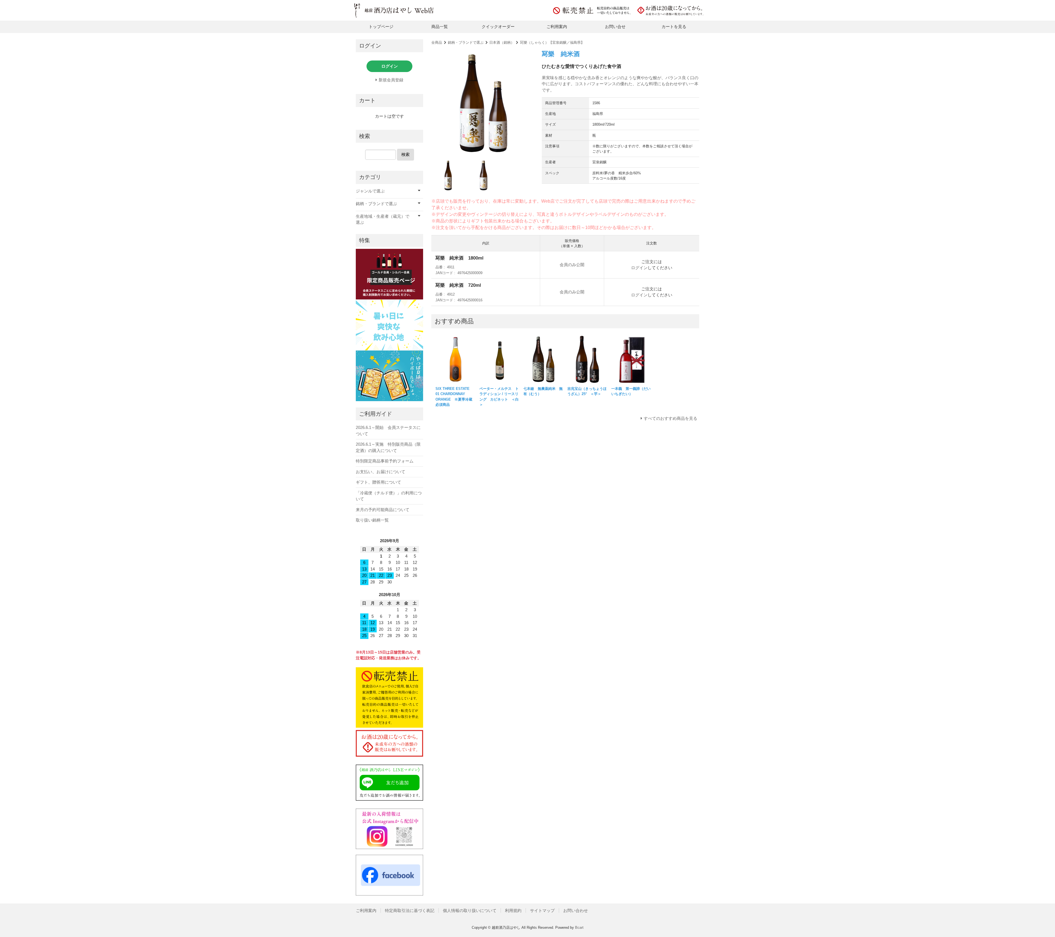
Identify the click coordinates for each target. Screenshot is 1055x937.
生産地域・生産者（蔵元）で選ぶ (382, 219)
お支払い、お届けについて (380, 471)
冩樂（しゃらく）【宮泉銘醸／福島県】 (552, 42)
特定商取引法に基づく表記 (409, 910)
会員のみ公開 (572, 264)
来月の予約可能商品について (382, 509)
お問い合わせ (575, 910)
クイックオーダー (498, 26)
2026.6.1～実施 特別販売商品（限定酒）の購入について (388, 447)
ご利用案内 (556, 26)
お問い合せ (615, 26)
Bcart (579, 927)
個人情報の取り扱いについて (469, 910)
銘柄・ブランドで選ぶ (466, 42)
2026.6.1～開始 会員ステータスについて (388, 430)
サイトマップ (542, 910)
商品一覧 (439, 26)
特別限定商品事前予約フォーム (384, 461)
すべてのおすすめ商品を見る (670, 418)
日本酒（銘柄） (501, 42)
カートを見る (674, 26)
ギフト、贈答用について (378, 482)
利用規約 (513, 910)
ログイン (639, 267)
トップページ (381, 26)
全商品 (436, 42)
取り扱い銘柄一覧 (372, 520)
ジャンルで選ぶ (370, 191)
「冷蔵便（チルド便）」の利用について (389, 495)
